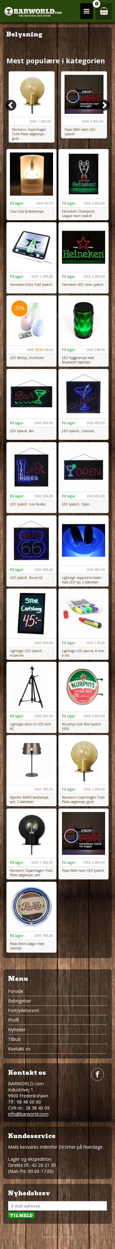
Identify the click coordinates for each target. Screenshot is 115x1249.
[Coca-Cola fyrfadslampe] (31, 174)
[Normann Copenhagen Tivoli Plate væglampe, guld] (31, 94)
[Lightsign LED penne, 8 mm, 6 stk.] (83, 613)
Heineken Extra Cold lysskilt (31, 284)
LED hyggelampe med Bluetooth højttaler (78, 359)
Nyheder (17, 1030)
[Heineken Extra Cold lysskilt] (31, 247)
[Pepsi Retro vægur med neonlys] (31, 906)
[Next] (104, 105)
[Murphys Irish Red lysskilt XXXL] (83, 686)
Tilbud (14, 1039)
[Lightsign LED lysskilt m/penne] (31, 613)
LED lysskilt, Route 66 (26, 577)
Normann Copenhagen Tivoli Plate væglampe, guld (29, 134)
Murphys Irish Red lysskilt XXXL (81, 726)
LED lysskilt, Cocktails (78, 431)
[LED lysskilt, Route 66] (31, 540)
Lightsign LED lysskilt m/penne (26, 653)
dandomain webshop (57, 1237)
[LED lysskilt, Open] (83, 467)
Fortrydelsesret (23, 1010)
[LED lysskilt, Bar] (31, 394)
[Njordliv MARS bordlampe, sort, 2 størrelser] (31, 760)
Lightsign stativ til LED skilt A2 (30, 726)
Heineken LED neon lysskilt (82, 284)
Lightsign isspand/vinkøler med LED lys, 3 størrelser (81, 579)
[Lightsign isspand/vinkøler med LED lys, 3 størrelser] (83, 540)
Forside (15, 991)
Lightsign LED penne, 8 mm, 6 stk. (83, 653)
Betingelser (19, 1001)
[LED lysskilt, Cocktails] (83, 394)
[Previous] (10, 105)
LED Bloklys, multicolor (27, 357)
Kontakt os (19, 1049)
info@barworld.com (28, 1114)
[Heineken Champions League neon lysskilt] (83, 174)
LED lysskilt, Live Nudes (27, 504)
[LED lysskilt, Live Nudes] (31, 467)
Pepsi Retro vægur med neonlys (27, 945)
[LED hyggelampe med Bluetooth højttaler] (83, 320)
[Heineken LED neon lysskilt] (83, 247)
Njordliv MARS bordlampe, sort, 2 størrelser (29, 799)
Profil (13, 1020)
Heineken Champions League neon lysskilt (78, 213)
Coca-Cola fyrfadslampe (26, 211)
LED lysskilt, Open (76, 504)
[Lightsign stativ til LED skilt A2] (31, 686)
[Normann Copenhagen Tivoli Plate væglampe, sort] (31, 833)
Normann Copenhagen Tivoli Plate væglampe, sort (31, 872)
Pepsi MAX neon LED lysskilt (80, 131)
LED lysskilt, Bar (22, 431)
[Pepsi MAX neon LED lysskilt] (84, 94)
